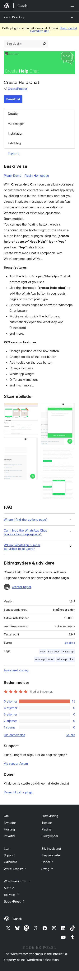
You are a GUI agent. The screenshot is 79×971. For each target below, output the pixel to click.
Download (13, 99)
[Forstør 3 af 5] (70, 408)
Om (6, 816)
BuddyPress (14, 901)
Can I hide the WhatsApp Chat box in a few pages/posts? (25, 532)
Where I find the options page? (26, 519)
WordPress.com (17, 881)
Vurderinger (16, 124)
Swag (47, 869)
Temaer (46, 823)
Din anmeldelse (14, 735)
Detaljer (13, 114)
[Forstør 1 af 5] (33, 408)
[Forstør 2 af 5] (33, 443)
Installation (15, 133)
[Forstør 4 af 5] (70, 453)
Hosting (9, 829)
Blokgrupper (49, 836)
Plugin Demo (12, 175)
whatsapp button (44, 659)
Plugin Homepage (36, 175)
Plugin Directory (14, 17)
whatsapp (68, 651)
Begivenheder (51, 855)
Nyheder (10, 823)
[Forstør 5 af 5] (70, 480)
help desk (53, 651)
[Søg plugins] (44, 43)
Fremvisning (49, 816)
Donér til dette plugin (18, 792)
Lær (6, 849)
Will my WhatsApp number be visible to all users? (22, 547)
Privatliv (9, 836)
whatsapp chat (65, 659)
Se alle (70, 735)
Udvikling (14, 143)
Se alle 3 (70, 642)
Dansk (17, 919)
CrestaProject (17, 89)
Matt (9, 888)
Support (13, 153)
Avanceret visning (16, 670)
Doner (47, 862)
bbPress (11, 895)
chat (42, 651)
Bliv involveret (51, 849)
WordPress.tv (15, 869)
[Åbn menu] (73, 5)
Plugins (46, 829)
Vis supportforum (16, 763)
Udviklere (10, 862)
